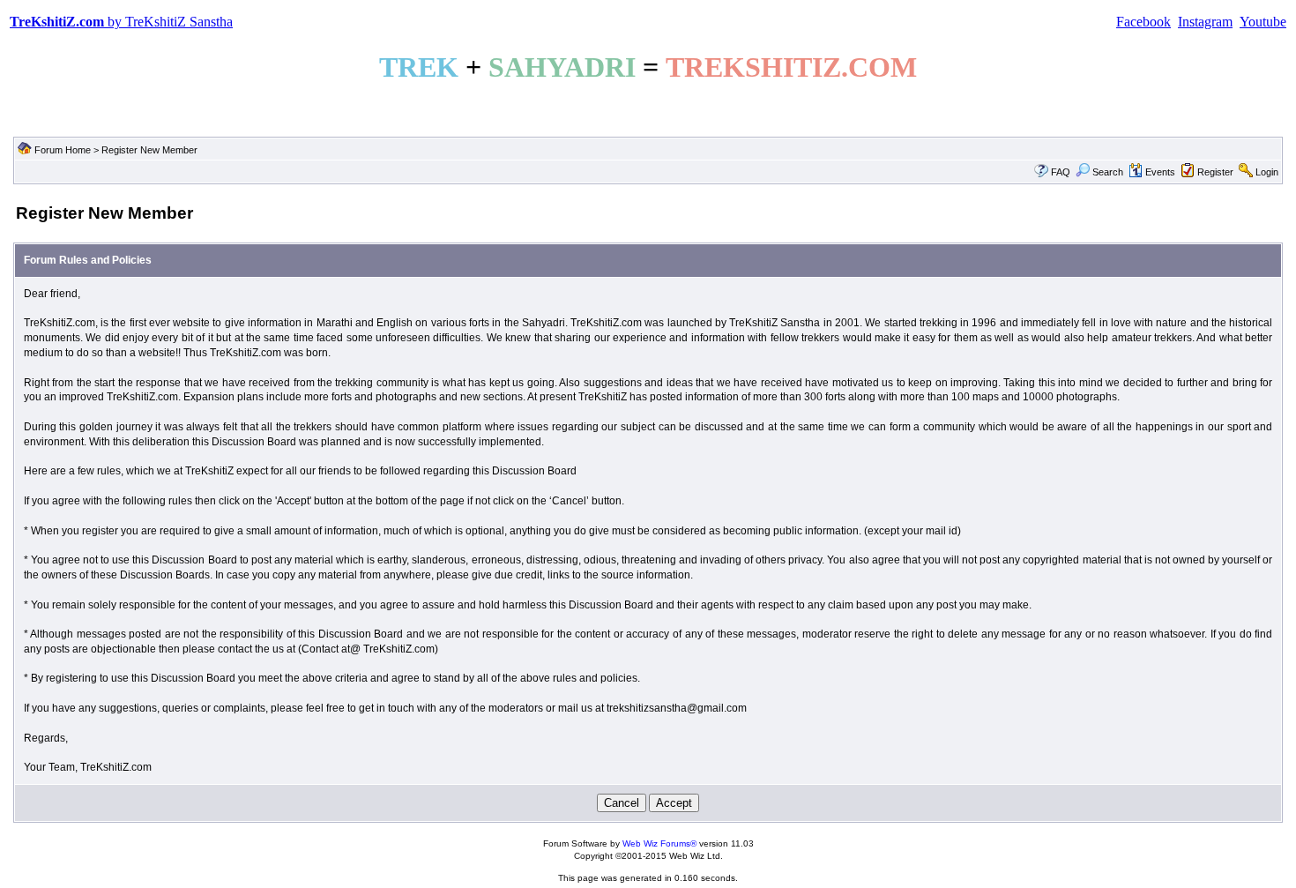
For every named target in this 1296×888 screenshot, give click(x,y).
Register (1215, 172)
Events (1160, 172)
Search (1107, 172)
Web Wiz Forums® (659, 843)
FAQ (1060, 172)
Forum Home (62, 150)
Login (1266, 172)
